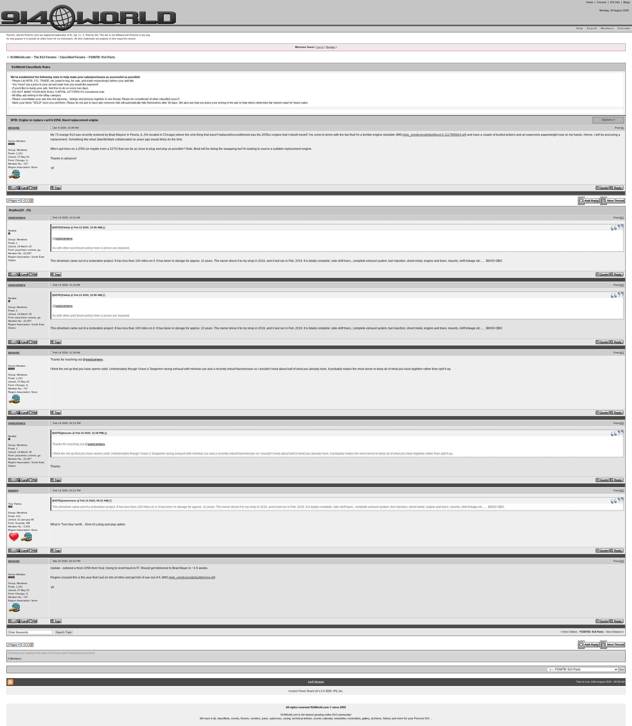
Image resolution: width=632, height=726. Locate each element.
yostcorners (16, 217)
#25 (621, 490)
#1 (622, 127)
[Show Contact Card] (23, 187)
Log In (320, 47)
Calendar (624, 28)
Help (579, 28)
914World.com (20, 57)
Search (592, 28)
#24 (621, 423)
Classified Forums (72, 57)
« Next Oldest (569, 631)
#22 (621, 285)
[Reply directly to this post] (617, 187)
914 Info (615, 2)
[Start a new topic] (613, 200)
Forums (601, 2)
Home (589, 2)
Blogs (626, 2)
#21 (621, 217)
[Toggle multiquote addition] (603, 187)
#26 (621, 561)
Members (607, 28)
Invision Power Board (301, 690)
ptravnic (14, 128)
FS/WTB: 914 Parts (102, 57)
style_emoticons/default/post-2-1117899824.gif (434, 134)
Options (607, 119)
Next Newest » (615, 631)
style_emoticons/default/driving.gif (191, 577)
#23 (621, 352)
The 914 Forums (45, 57)
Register (330, 47)
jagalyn (13, 490)
